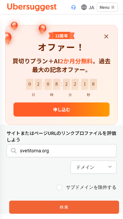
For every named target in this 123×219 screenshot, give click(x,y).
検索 (64, 207)
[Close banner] (106, 37)
